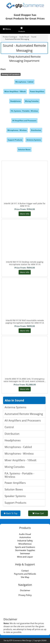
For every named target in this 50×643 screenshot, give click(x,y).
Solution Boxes (24, 149)
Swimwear (25, 553)
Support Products (15, 140)
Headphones (15, 101)
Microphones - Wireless (17, 130)
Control (9, 427)
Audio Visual (25, 534)
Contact (25, 570)
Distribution (36, 130)
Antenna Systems (34, 140)
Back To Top (11, 513)
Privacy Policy (25, 595)
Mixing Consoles (31, 101)
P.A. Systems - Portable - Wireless (24, 111)
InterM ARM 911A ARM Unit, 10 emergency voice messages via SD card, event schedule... (25, 380)
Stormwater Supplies (25, 550)
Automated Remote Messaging (24, 414)
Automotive (25, 537)
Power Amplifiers (37, 91)
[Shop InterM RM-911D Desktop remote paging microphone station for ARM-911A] (24, 235)
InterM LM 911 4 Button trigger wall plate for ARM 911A (24, 204)
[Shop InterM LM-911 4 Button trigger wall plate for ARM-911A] (24, 177)
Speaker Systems (15, 496)
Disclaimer (25, 590)
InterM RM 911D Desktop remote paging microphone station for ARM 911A (24, 263)
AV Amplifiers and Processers (24, 120)
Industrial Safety (25, 540)
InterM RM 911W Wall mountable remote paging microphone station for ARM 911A (25, 321)
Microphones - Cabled (24, 82)
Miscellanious (25, 543)
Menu (8, 29)
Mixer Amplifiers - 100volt (15, 91)
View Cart (39, 513)
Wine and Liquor (25, 556)
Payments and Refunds (25, 573)
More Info (24, 213)
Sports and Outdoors (25, 547)
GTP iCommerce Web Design (20, 640)
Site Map (25, 577)
